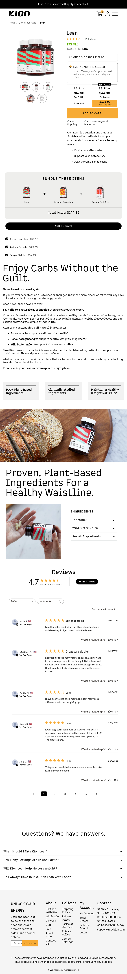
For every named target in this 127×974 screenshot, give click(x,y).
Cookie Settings (67, 940)
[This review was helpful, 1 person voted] (109, 749)
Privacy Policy (67, 933)
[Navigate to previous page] (33, 793)
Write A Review (87, 581)
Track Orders (84, 919)
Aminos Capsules (63, 202)
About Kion (49, 935)
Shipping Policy (67, 910)
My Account (87, 913)
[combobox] (22, 601)
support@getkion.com (111, 929)
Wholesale (52, 916)
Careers (51, 920)
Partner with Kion (52, 910)
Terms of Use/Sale (67, 925)
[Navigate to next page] (97, 793)
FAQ (48, 929)
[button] (36, 58)
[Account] (107, 14)
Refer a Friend (84, 927)
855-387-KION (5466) (110, 925)
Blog (49, 924)
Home (12, 22)
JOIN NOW (30, 943)
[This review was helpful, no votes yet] (109, 639)
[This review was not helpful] (115, 639)
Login (83, 932)
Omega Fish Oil (100, 202)
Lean (26, 202)
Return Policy (66, 918)
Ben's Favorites (27, 22)
